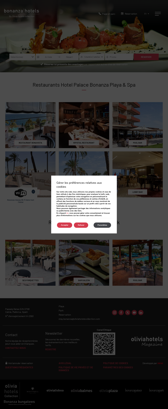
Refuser (81, 225)
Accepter (64, 225)
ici (67, 213)
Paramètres (102, 225)
